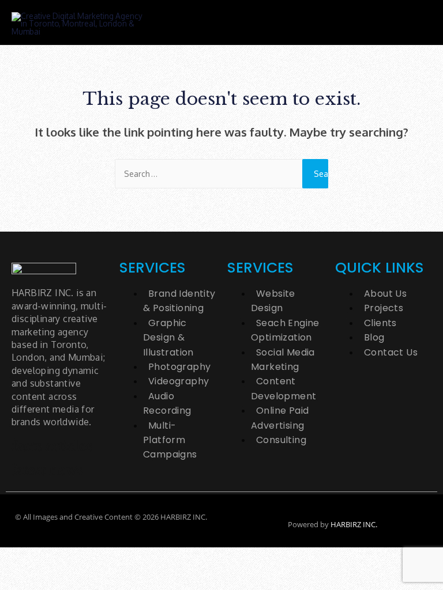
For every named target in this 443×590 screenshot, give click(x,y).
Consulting (281, 440)
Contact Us (391, 352)
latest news (47, 470)
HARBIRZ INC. (354, 524)
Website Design (273, 301)
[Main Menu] (412, 22)
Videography (178, 381)
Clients (380, 323)
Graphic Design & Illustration (168, 337)
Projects (383, 308)
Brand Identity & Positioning (179, 301)
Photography (179, 366)
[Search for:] (221, 174)
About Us (385, 293)
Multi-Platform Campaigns (170, 440)
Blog (374, 337)
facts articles (52, 446)
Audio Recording (167, 403)
